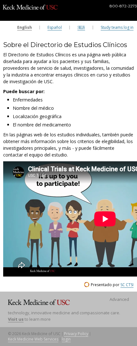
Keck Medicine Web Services (33, 339)
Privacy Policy (76, 333)
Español (54, 27)
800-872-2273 (123, 6)
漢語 (81, 27)
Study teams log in (117, 27)
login (66, 339)
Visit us (16, 319)
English (24, 27)
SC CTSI (126, 284)
